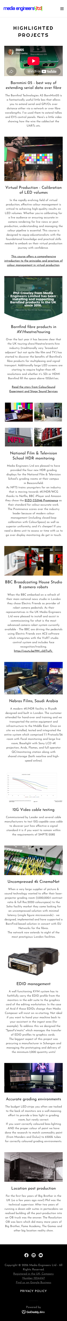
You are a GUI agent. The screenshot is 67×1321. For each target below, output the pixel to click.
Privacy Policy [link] (33, 1291)
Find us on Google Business (33, 1282)
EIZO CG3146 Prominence (41, 500)
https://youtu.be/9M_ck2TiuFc (33, 651)
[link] (23, 8)
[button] (62, 8)
